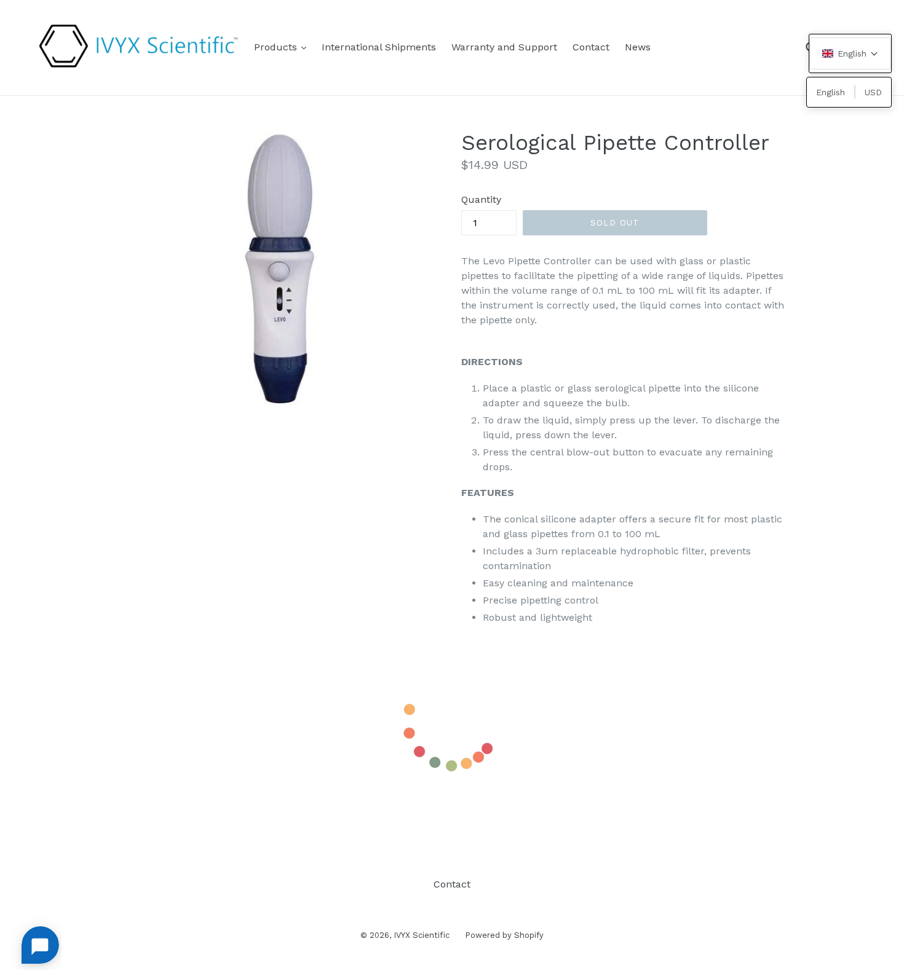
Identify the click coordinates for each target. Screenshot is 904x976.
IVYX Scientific (422, 935)
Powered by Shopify (504, 935)
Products (283, 47)
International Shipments (379, 47)
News (638, 47)
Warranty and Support (504, 47)
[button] (850, 53)
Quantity (481, 199)
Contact (591, 47)
